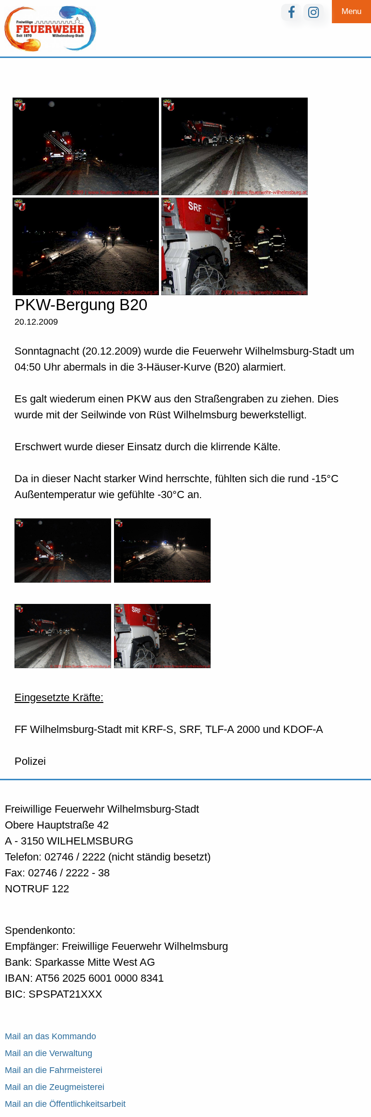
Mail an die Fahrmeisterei (53, 1070)
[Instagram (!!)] (313, 12)
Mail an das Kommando (50, 1036)
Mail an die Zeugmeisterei (54, 1087)
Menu (351, 11)
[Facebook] (291, 12)
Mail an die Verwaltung (48, 1053)
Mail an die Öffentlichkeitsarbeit (65, 1104)
